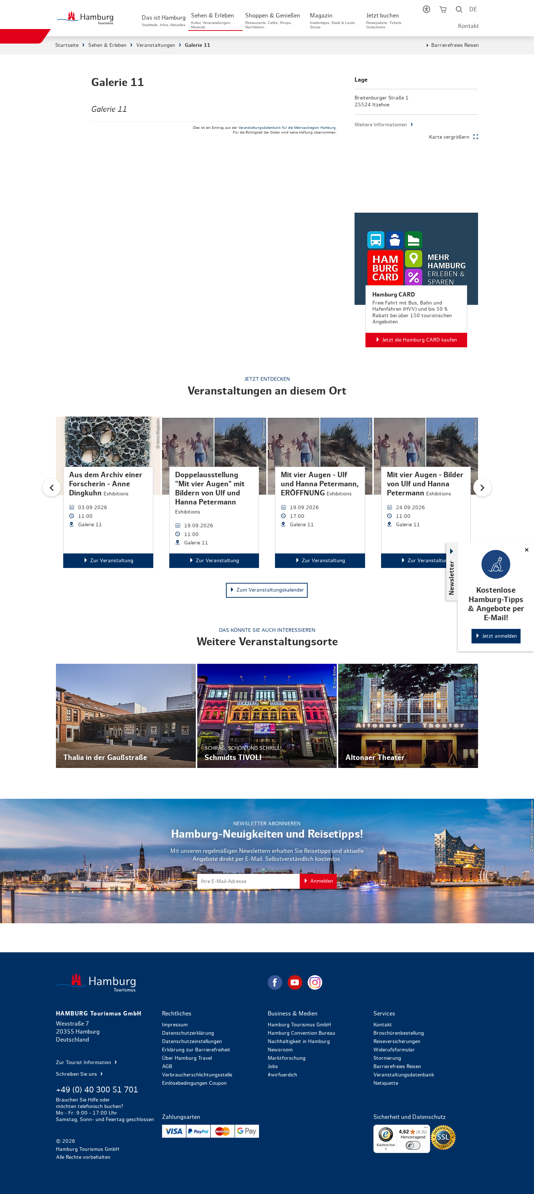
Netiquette (385, 1083)
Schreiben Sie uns (77, 1074)
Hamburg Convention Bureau (301, 1033)
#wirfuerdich (282, 1075)
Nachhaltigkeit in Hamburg (299, 1041)
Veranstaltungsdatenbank (403, 1075)
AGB (167, 1066)
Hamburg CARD (416, 280)
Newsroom (280, 1049)
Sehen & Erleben (107, 45)
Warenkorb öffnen (443, 11)
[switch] (413, 1145)
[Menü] (425, 1129)
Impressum (175, 1024)
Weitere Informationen (381, 124)
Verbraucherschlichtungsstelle (197, 1075)
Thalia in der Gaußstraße (125, 716)
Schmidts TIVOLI (267, 716)
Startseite (66, 45)
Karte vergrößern (449, 137)
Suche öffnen (459, 11)
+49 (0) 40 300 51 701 (97, 1090)
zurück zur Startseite (161, 982)
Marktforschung (287, 1058)
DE (473, 9)
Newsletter (452, 578)
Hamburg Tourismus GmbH (299, 1024)
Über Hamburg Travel (187, 1058)
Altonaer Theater (408, 716)
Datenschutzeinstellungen (192, 1041)
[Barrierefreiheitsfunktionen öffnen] (426, 11)
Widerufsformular (394, 1049)
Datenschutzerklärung (188, 1033)
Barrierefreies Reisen (455, 45)
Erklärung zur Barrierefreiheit (196, 1049)
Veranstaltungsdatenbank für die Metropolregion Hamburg (287, 128)
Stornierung (387, 1058)
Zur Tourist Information (84, 1062)
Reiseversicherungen (396, 1041)
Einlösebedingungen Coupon (194, 1083)
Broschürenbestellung (398, 1033)
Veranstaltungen (155, 45)
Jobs (273, 1066)
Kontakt (468, 26)
